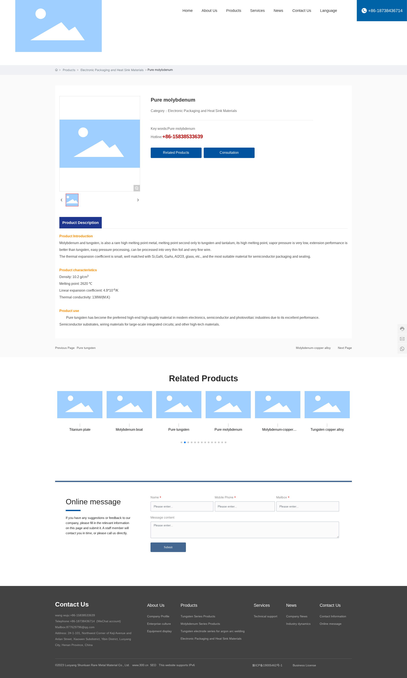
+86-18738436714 (385, 10)
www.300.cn (140, 665)
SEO (153, 665)
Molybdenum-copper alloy (313, 347)
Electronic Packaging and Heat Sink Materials (112, 70)
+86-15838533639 (182, 136)
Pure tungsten (86, 347)
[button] (181, 442)
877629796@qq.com (80, 627)
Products (69, 70)
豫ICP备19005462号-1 (267, 665)
